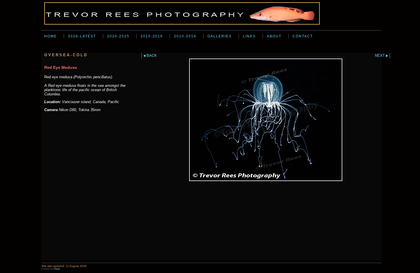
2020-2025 (118, 36)
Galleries (219, 36)
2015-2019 (152, 36)
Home (50, 36)
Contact (303, 36)
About (274, 36)
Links (249, 36)
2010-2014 (185, 36)
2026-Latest (82, 36)
